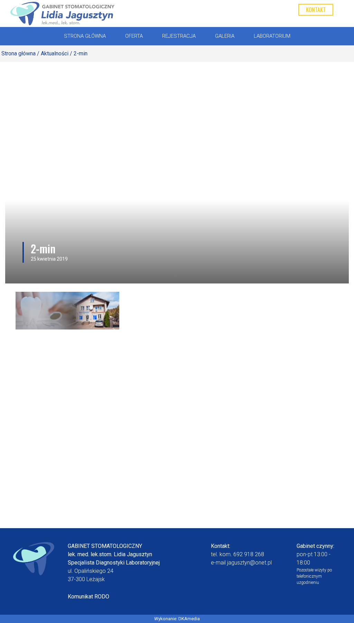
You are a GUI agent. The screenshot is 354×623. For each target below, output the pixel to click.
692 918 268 (248, 554)
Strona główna (18, 53)
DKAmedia (189, 618)
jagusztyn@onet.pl (249, 562)
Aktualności (54, 53)
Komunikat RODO (88, 596)
